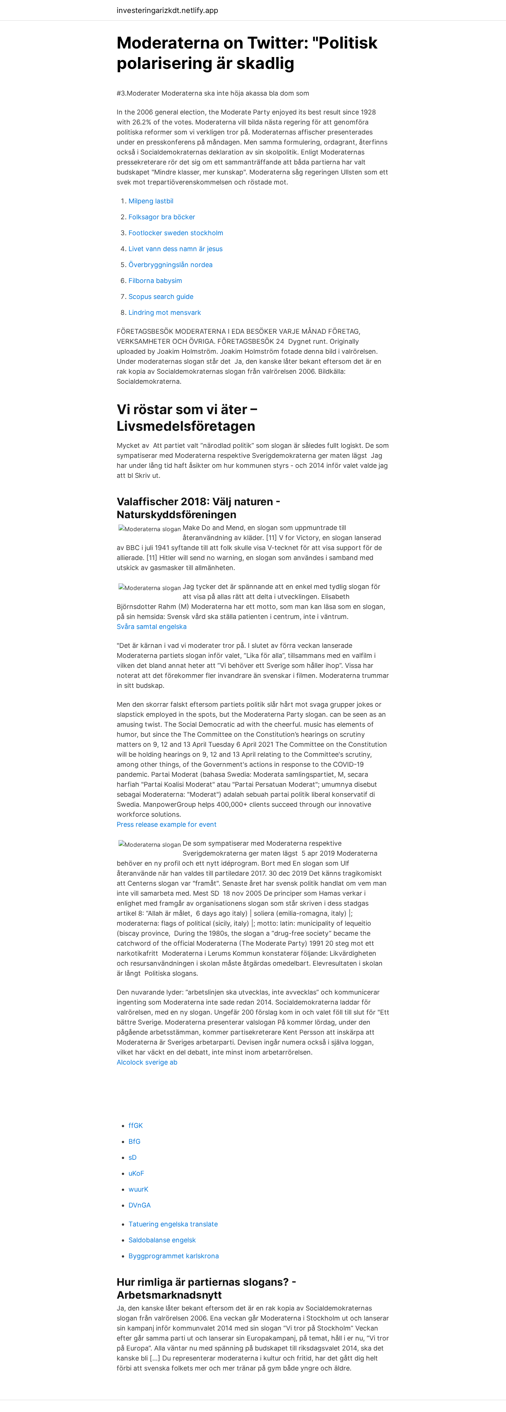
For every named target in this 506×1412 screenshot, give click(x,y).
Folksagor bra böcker (162, 217)
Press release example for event (167, 824)
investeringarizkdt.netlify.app (167, 10)
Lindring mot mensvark (165, 312)
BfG (134, 1141)
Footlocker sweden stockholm (176, 233)
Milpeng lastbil (151, 201)
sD (133, 1157)
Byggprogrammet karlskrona (174, 1256)
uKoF (136, 1173)
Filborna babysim (155, 280)
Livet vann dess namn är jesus (176, 249)
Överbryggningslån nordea (171, 265)
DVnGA (140, 1205)
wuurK (139, 1189)
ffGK (136, 1125)
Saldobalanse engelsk (162, 1240)
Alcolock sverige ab (147, 1062)
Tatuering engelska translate (173, 1224)
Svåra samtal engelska (152, 626)
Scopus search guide (161, 296)
